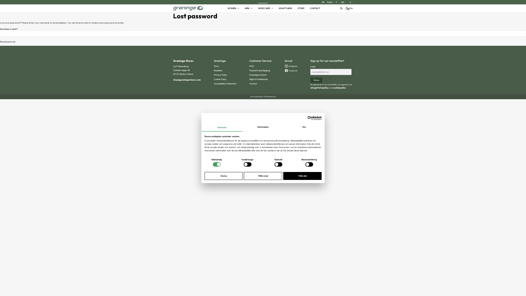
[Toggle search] (341, 8)
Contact (315, 8)
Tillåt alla (302, 176)
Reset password (7, 41)
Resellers (218, 70)
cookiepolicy (339, 87)
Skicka (316, 80)
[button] (346, 2)
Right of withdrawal (258, 79)
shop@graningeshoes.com (187, 79)
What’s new (285, 8)
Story (301, 8)
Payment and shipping (259, 70)
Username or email (9, 29)
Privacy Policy (220, 74)
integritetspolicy (319, 87)
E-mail (312, 67)
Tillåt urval (263, 176)
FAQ (251, 66)
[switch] (247, 164)
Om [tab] (304, 127)
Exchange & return (258, 74)
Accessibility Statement (225, 83)
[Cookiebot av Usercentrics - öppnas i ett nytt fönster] (310, 118)
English (330, 2)
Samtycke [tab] (222, 127)
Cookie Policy (220, 79)
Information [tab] (263, 127)
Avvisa (224, 176)
